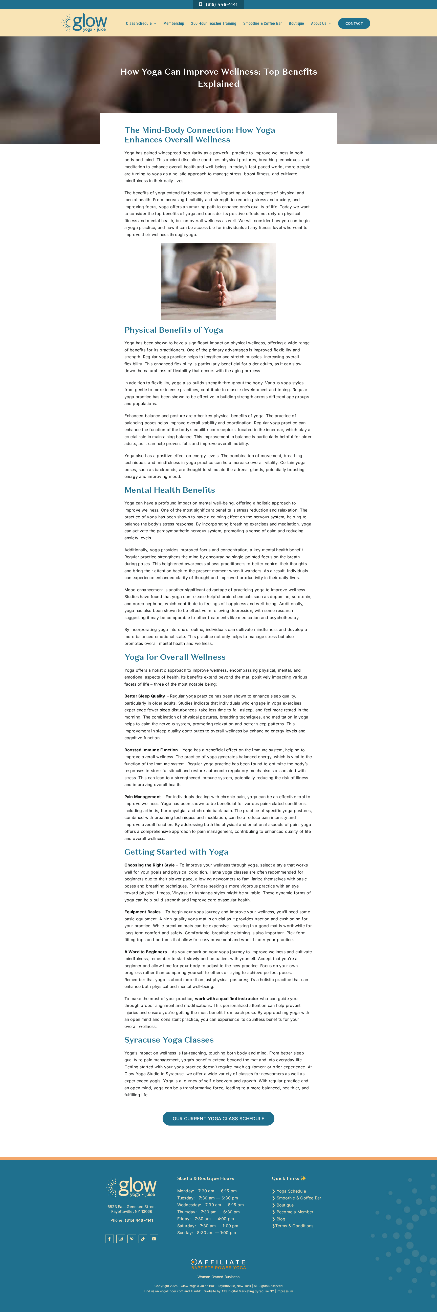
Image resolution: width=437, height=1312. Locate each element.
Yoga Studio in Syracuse (160, 1073)
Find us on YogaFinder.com (163, 1291)
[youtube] (154, 1239)
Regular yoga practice (164, 356)
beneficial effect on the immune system (244, 749)
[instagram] (120, 1239)
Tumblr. (196, 1291)
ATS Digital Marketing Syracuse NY (248, 1291)
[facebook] (109, 1239)
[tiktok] (143, 1239)
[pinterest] (131, 1239)
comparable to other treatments (198, 617)
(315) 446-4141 (138, 1220)
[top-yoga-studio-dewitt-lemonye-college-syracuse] (132, 1177)
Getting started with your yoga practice (162, 1066)
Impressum (285, 1291)
